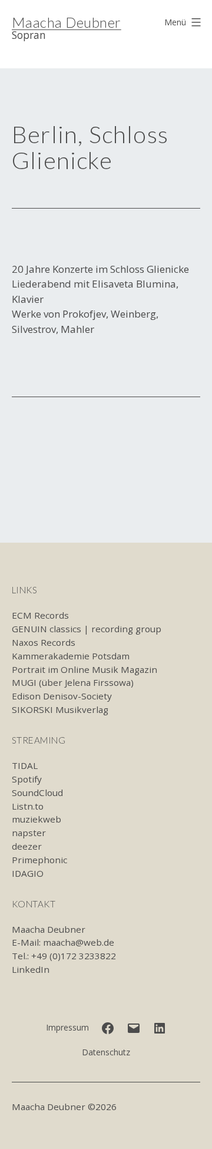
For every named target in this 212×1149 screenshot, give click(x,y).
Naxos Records (43, 642)
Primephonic (39, 860)
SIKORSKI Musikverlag (60, 709)
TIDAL (25, 765)
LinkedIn (30, 969)
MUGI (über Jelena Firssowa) (73, 682)
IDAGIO (28, 873)
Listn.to (28, 806)
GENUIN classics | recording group (86, 629)
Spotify (27, 779)
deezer (27, 846)
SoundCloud (37, 792)
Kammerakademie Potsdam (71, 656)
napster (29, 832)
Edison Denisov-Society (62, 696)
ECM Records (40, 615)
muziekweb (36, 819)
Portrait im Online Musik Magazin (84, 669)
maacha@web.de (78, 942)
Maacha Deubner (66, 22)
